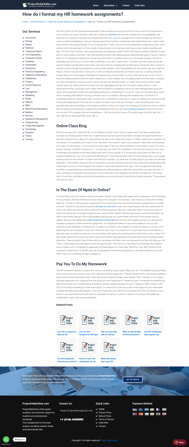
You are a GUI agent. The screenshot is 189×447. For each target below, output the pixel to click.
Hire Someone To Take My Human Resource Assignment (57, 21)
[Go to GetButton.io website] (6, 444)
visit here (112, 34)
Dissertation (109, 5)
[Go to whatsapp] (6, 439)
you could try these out (134, 109)
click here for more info (104, 206)
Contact (126, 5)
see (120, 277)
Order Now (140, 5)
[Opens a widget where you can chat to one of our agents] (179, 442)
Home (96, 5)
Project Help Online (108, 440)
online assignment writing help (101, 220)
